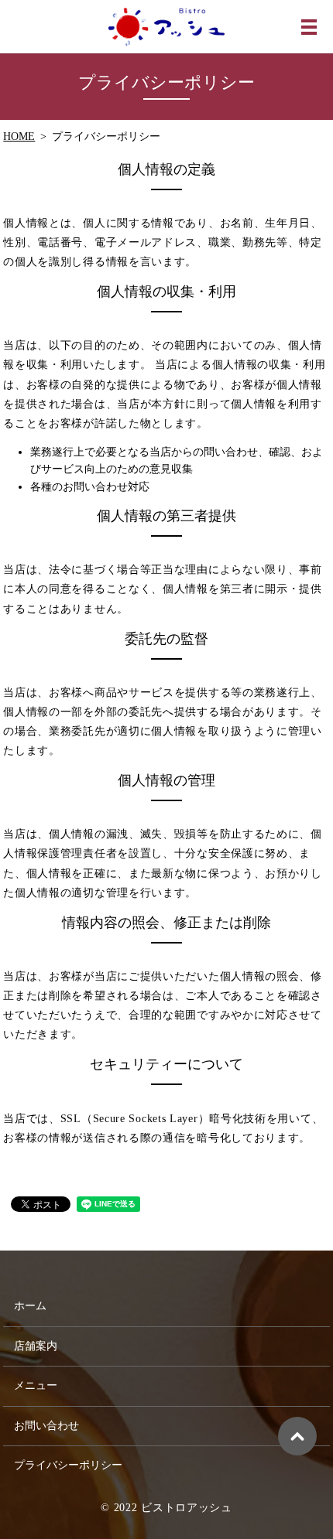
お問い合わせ (46, 1426)
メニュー (35, 1385)
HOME (19, 136)
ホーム (30, 1306)
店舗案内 (35, 1346)
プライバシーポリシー (68, 1465)
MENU (309, 27)
